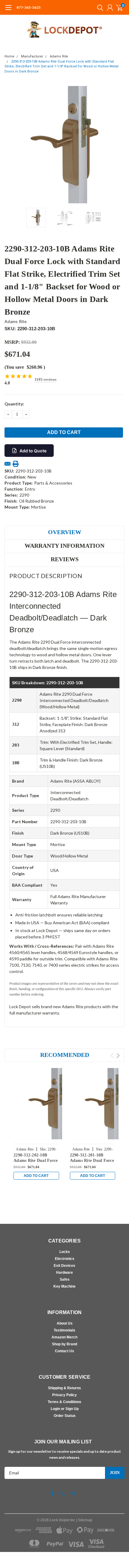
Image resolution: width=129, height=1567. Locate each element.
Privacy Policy (64, 1395)
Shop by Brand (64, 1344)
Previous (10, 144)
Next (118, 144)
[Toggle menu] (8, 10)
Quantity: (14, 403)
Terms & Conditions (64, 1402)
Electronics (64, 1259)
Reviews (65, 559)
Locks (64, 1252)
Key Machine (64, 1286)
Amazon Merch (64, 1337)
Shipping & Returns (64, 1388)
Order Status (65, 1416)
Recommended (64, 1054)
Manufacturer (32, 56)
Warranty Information (64, 545)
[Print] (16, 464)
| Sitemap (84, 1520)
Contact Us (64, 1351)
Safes (65, 1279)
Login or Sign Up (65, 1409)
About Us (65, 1323)
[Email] (7, 464)
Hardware (64, 1272)
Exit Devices (64, 1266)
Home (9, 56)
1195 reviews (45, 379)
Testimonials (64, 1330)
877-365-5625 (28, 7)
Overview (64, 532)
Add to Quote (33, 450)
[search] (99, 7)
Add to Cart (36, 1176)
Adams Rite (59, 56)
